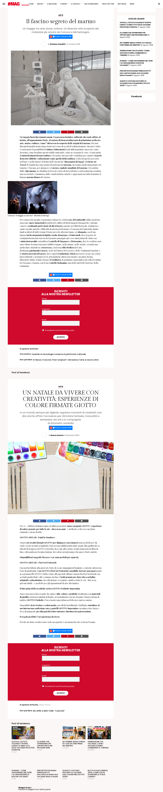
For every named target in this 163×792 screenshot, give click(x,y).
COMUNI (63, 4)
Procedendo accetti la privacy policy (59, 330)
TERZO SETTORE (108, 4)
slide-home (44, 705)
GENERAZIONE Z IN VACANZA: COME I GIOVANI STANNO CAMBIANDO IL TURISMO (135, 53)
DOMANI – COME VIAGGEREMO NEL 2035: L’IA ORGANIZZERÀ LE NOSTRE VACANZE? (136, 63)
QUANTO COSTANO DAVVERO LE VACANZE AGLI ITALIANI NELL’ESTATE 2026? (135, 83)
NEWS (132, 4)
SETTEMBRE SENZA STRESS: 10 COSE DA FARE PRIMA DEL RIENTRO (135, 44)
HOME (31, 4)
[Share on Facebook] (39, 132)
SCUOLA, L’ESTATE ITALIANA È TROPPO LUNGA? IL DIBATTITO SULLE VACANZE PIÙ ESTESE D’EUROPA (135, 24)
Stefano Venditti (58, 44)
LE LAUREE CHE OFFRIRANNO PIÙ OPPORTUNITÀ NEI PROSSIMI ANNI (133, 34)
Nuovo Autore (57, 435)
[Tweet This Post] (53, 132)
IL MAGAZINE (52, 4)
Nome (44, 298)
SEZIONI (40, 4)
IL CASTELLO (75, 4)
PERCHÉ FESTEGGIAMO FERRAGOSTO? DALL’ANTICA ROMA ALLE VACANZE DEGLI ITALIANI (135, 73)
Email (44, 320)
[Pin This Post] (67, 132)
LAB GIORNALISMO (91, 4)
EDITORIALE (122, 4)
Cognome (46, 309)
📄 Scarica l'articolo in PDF (62, 36)
